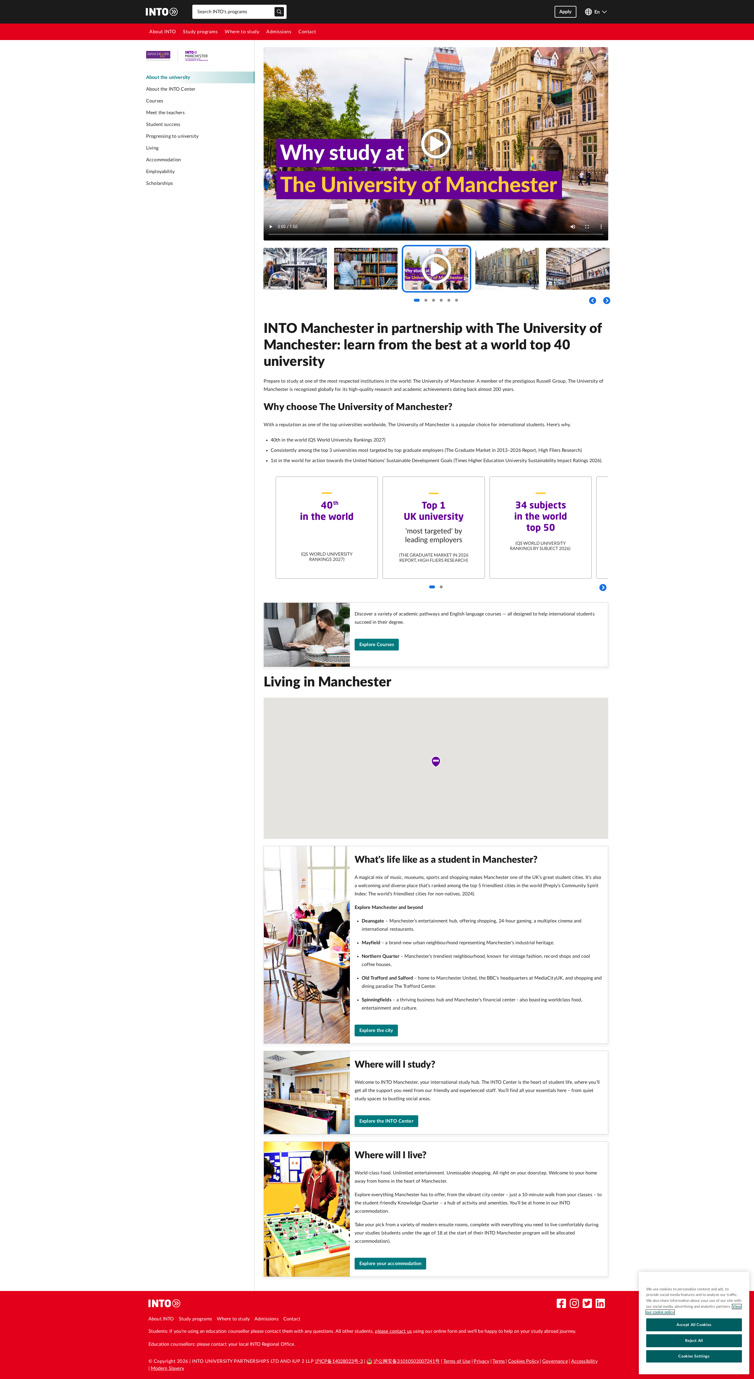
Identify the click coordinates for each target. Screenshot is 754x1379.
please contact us (393, 1331)
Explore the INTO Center (386, 1121)
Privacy (481, 1361)
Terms (498, 1361)
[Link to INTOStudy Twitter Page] (587, 1303)
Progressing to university (172, 136)
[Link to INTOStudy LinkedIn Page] (600, 1303)
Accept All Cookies (694, 1325)
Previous (592, 300)
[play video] (436, 143)
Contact (307, 31)
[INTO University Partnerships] (164, 1303)
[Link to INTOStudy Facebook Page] (561, 1303)
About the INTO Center (170, 89)
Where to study (242, 31)
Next (606, 300)
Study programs (200, 31)
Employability (160, 171)
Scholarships (159, 183)
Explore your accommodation (390, 1263)
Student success (163, 124)
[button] (436, 761)
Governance (555, 1361)
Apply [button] (565, 11)
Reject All (694, 1341)
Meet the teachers (165, 112)
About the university (168, 77)
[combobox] (239, 12)
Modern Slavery (167, 1368)
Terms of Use (457, 1361)
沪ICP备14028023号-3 (339, 1361)
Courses (154, 101)
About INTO (162, 31)
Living (152, 148)
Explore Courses (376, 644)
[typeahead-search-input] (279, 11)
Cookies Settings (694, 1356)
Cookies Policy (523, 1361)
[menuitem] (162, 32)
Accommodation (163, 159)
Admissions (278, 31)
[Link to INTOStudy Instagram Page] (574, 1303)
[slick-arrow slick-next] (602, 587)
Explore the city (376, 1030)
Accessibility (584, 1361)
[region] (694, 1323)
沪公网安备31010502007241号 (406, 1361)
